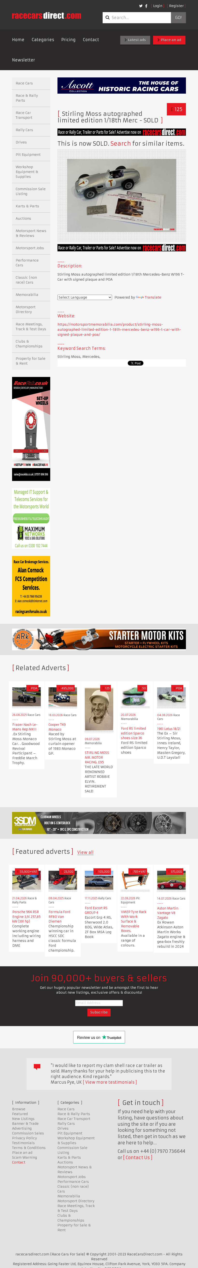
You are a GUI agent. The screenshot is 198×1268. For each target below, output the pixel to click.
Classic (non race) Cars (26, 280)
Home (18, 39)
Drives (21, 142)
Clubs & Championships (29, 343)
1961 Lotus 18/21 (169, 729)
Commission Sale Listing (31, 191)
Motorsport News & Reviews (31, 233)
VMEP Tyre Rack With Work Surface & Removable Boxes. (133, 921)
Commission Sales (28, 1133)
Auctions (23, 218)
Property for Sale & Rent (30, 361)
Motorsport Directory (25, 309)
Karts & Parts (27, 206)
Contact (91, 39)
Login (157, 6)
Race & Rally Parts (27, 98)
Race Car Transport (24, 115)
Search (121, 143)
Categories (43, 39)
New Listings (23, 1119)
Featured (20, 1114)
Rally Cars (24, 130)
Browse (18, 1109)
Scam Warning (24, 1157)
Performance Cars (27, 262)
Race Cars (24, 83)
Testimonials (23, 1143)
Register (176, 6)
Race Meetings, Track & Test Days (31, 326)
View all (85, 852)
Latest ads (136, 40)
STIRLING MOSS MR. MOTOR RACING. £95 (97, 757)
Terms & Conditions (29, 1148)
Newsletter (23, 60)
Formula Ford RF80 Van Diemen (59, 916)
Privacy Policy (24, 1138)
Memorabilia (27, 295)
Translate (153, 297)
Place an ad (170, 40)
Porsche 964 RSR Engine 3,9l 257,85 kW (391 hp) (26, 916)
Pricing (68, 39)
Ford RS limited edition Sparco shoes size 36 (133, 733)
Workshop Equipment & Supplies (27, 172)
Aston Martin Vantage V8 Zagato (167, 913)
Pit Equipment (28, 154)
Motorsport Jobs (30, 248)
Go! (178, 17)
